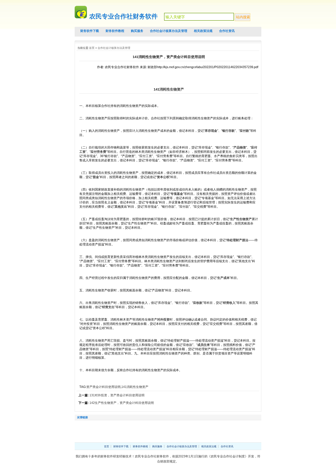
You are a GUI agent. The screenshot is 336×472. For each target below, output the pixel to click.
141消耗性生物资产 (134, 386)
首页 (91, 47)
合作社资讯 (227, 31)
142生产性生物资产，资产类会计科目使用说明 (121, 402)
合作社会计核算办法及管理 (168, 31)
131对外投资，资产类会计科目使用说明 (116, 395)
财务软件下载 (89, 31)
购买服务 (137, 31)
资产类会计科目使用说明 (103, 386)
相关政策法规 (203, 31)
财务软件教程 (115, 31)
